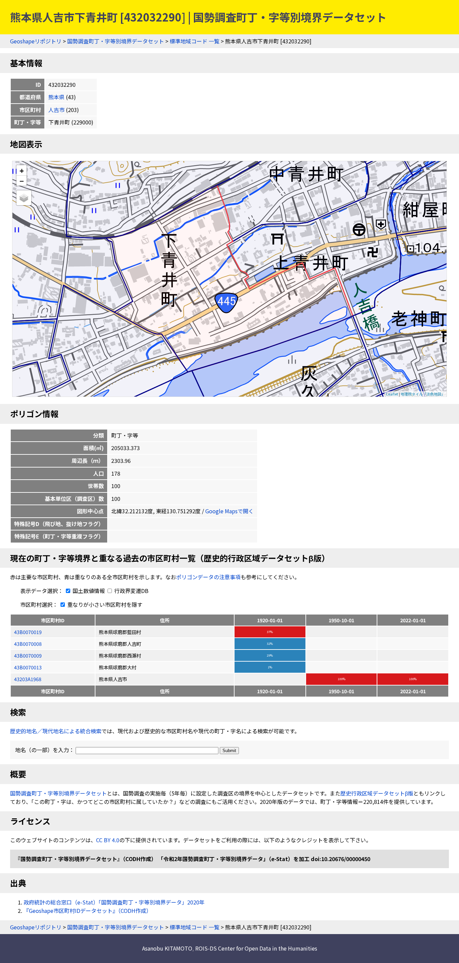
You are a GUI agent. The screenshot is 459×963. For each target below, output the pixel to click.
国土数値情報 (88, 591)
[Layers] (23, 197)
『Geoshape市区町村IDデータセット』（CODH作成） (88, 910)
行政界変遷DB (131, 591)
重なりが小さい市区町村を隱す (104, 604)
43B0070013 (28, 667)
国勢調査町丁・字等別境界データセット (115, 41)
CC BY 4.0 (107, 840)
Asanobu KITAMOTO (167, 948)
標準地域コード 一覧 (194, 41)
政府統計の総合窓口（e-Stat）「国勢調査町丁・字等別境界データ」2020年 (114, 902)
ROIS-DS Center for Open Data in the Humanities (256, 948)
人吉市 (56, 110)
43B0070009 (28, 655)
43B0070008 (28, 643)
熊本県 (56, 97)
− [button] (21, 181)
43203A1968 (27, 678)
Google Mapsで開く (229, 511)
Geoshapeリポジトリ (35, 41)
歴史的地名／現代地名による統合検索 (55, 731)
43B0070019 (28, 631)
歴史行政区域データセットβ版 (376, 793)
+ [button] (21, 170)
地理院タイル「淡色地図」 (423, 394)
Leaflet (392, 394)
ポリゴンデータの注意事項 (208, 577)
